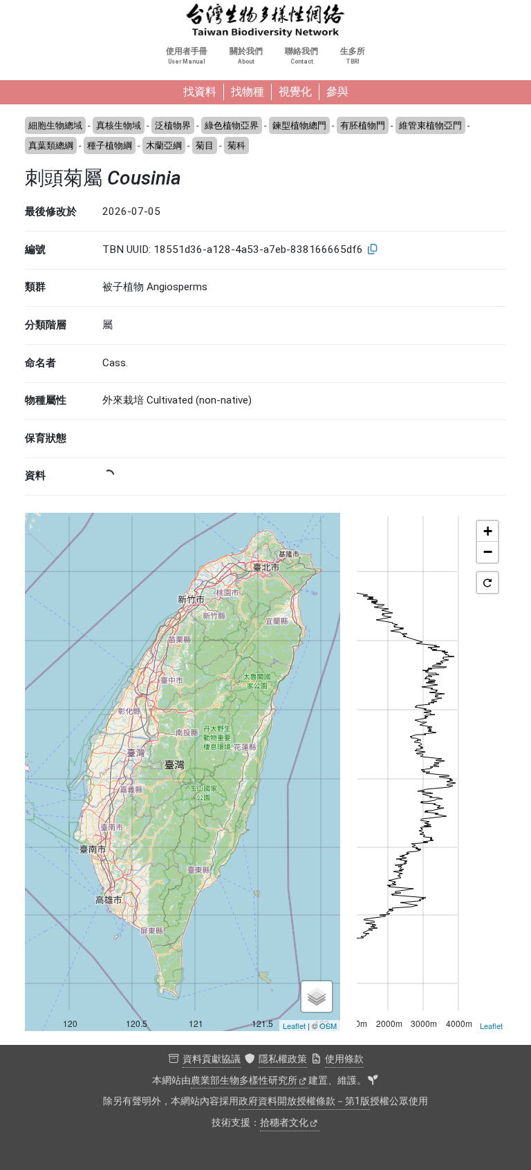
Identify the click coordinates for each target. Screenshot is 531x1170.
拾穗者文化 (284, 1123)
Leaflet (294, 1025)
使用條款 (344, 1059)
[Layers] (316, 996)
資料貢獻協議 (212, 1059)
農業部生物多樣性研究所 (244, 1080)
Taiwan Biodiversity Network (265, 20)
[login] (372, 1080)
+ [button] (487, 531)
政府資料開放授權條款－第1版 (304, 1101)
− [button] (487, 551)
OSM (328, 1025)
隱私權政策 (283, 1059)
